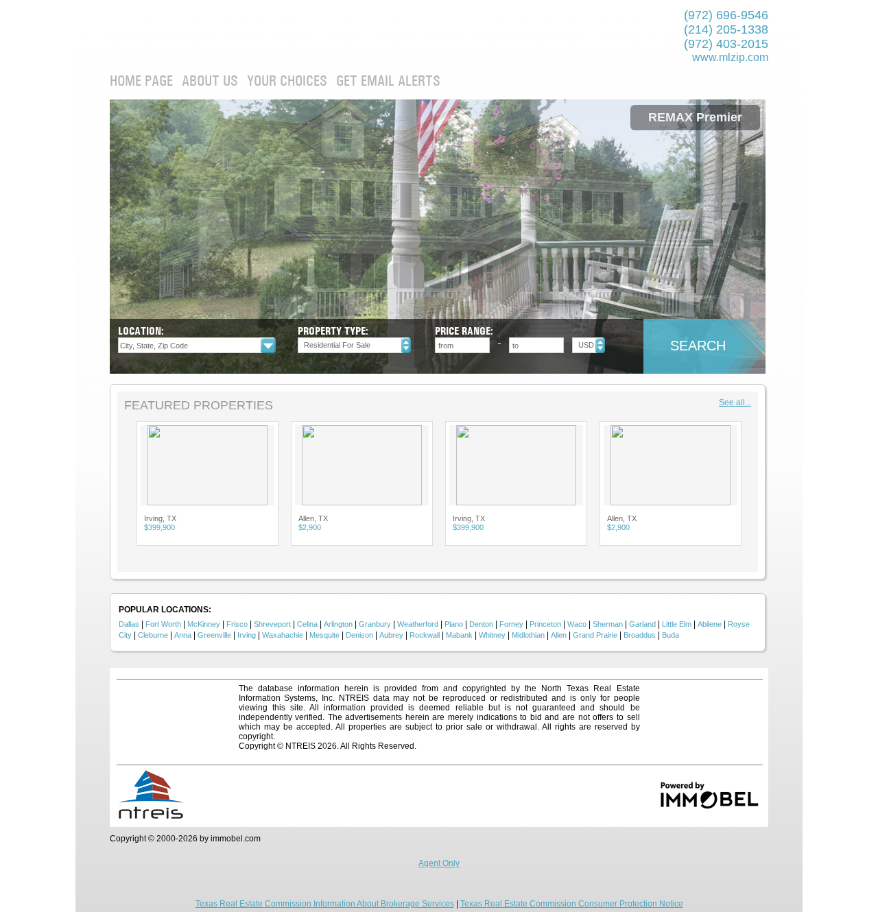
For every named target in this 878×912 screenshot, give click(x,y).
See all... (735, 402)
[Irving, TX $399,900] (372, 465)
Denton (481, 624)
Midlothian (528, 635)
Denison (359, 635)
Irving (246, 635)
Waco (576, 624)
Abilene (710, 624)
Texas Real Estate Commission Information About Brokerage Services (324, 904)
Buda (670, 635)
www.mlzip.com (730, 57)
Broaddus (640, 635)
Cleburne (153, 635)
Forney (511, 624)
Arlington (338, 624)
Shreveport (272, 624)
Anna (182, 635)
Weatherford (417, 624)
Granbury (375, 624)
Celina (307, 624)
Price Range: (464, 330)
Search (698, 345)
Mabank (459, 635)
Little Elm (676, 624)
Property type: (333, 330)
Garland (642, 624)
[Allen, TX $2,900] (217, 465)
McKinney (203, 624)
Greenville (214, 635)
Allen (559, 635)
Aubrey (391, 635)
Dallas (129, 624)
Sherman (608, 624)
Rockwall (425, 635)
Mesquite (324, 635)
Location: (141, 330)
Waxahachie (282, 635)
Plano (453, 624)
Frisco (237, 624)
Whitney (492, 635)
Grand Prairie (595, 635)
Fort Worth (163, 624)
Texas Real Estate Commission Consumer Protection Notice (571, 904)
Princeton (545, 624)
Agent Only (439, 863)
